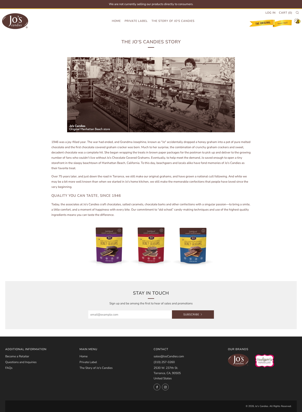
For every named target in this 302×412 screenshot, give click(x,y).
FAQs (8, 368)
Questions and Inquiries (21, 362)
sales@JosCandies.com (169, 356)
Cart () (285, 13)
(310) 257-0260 (164, 362)
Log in (270, 13)
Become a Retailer (17, 356)
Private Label (136, 21)
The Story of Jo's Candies (173, 21)
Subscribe (191, 314)
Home (116, 21)
